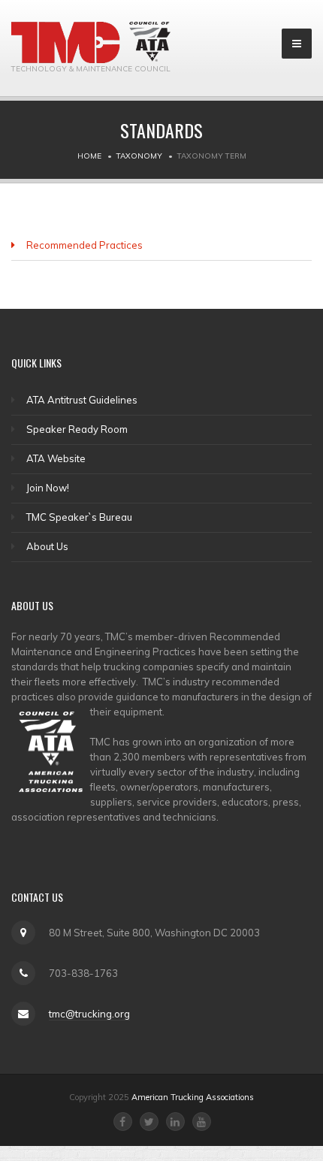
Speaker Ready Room (77, 429)
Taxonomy (139, 156)
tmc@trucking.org (89, 1014)
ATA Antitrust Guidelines (81, 400)
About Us (47, 546)
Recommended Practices (84, 245)
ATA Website (56, 458)
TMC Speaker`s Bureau (79, 517)
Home (89, 156)
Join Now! (47, 488)
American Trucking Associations (192, 1097)
